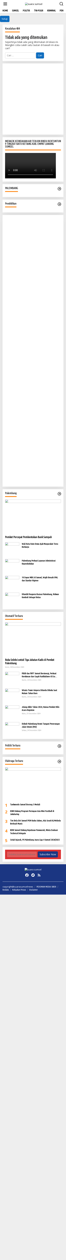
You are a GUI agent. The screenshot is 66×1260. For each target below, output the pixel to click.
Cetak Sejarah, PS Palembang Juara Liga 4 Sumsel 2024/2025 (35, 839)
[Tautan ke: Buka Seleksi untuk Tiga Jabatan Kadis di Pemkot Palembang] (33, 639)
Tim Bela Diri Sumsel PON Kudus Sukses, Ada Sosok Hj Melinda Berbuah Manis (35, 822)
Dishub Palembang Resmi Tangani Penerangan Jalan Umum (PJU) (41, 725)
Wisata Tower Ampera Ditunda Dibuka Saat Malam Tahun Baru (39, 691)
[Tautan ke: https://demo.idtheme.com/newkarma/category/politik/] (59, 746)
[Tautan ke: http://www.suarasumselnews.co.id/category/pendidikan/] (59, 204)
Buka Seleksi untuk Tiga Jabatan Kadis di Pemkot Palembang (29, 661)
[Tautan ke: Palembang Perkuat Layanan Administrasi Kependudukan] (12, 566)
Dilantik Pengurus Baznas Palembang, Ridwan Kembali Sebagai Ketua (40, 595)
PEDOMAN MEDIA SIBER (46, 886)
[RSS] (39, 875)
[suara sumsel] (33, 3)
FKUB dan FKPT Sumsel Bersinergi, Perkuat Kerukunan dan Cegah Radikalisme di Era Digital (39, 675)
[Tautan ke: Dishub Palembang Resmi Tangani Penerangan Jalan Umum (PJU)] (12, 728)
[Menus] (5, 4)
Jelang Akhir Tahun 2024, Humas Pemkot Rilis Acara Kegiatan (40, 708)
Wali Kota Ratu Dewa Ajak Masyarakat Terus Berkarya (40, 545)
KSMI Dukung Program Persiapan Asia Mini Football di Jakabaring (32, 812)
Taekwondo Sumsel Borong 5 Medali (25, 804)
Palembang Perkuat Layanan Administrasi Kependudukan (39, 562)
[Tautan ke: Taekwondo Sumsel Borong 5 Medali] (33, 783)
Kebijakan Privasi (19, 889)
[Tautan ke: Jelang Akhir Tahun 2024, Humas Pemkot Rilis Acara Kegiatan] (12, 712)
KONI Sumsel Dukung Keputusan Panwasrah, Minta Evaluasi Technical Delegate (34, 831)
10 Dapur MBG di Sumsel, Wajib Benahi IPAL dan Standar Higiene (40, 579)
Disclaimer (33, 889)
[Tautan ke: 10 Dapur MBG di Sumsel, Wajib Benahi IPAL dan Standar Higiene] (12, 582)
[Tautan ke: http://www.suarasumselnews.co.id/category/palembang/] (59, 189)
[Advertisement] (33, 99)
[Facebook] (27, 875)
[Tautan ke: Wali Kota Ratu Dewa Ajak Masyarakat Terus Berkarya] (12, 549)
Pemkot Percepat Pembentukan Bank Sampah (28, 537)
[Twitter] (33, 875)
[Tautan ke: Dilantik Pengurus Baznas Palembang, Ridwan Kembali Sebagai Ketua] (12, 599)
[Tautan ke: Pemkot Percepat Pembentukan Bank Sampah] (33, 516)
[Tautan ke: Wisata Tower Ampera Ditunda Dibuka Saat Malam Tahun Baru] (12, 695)
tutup (5, 18)
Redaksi (6, 889)
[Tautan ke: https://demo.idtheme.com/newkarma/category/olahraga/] (59, 761)
